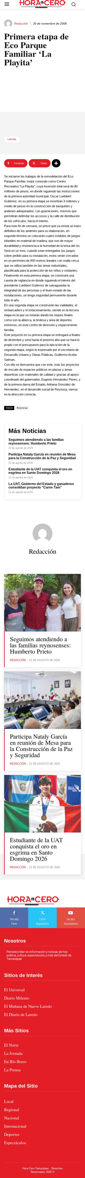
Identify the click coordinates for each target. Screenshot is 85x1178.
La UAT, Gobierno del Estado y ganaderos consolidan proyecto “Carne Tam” (41, 485)
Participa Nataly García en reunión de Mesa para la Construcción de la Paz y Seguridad (42, 456)
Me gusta (14, 909)
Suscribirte (71, 909)
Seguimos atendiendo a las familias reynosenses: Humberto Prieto (36, 441)
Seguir (42, 909)
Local (12, 139)
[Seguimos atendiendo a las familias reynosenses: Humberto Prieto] (42, 603)
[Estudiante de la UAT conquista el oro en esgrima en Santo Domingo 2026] (42, 804)
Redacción (21, 23)
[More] (56, 163)
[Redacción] (9, 23)
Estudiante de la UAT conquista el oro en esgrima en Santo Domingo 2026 (40, 471)
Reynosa (22, 408)
